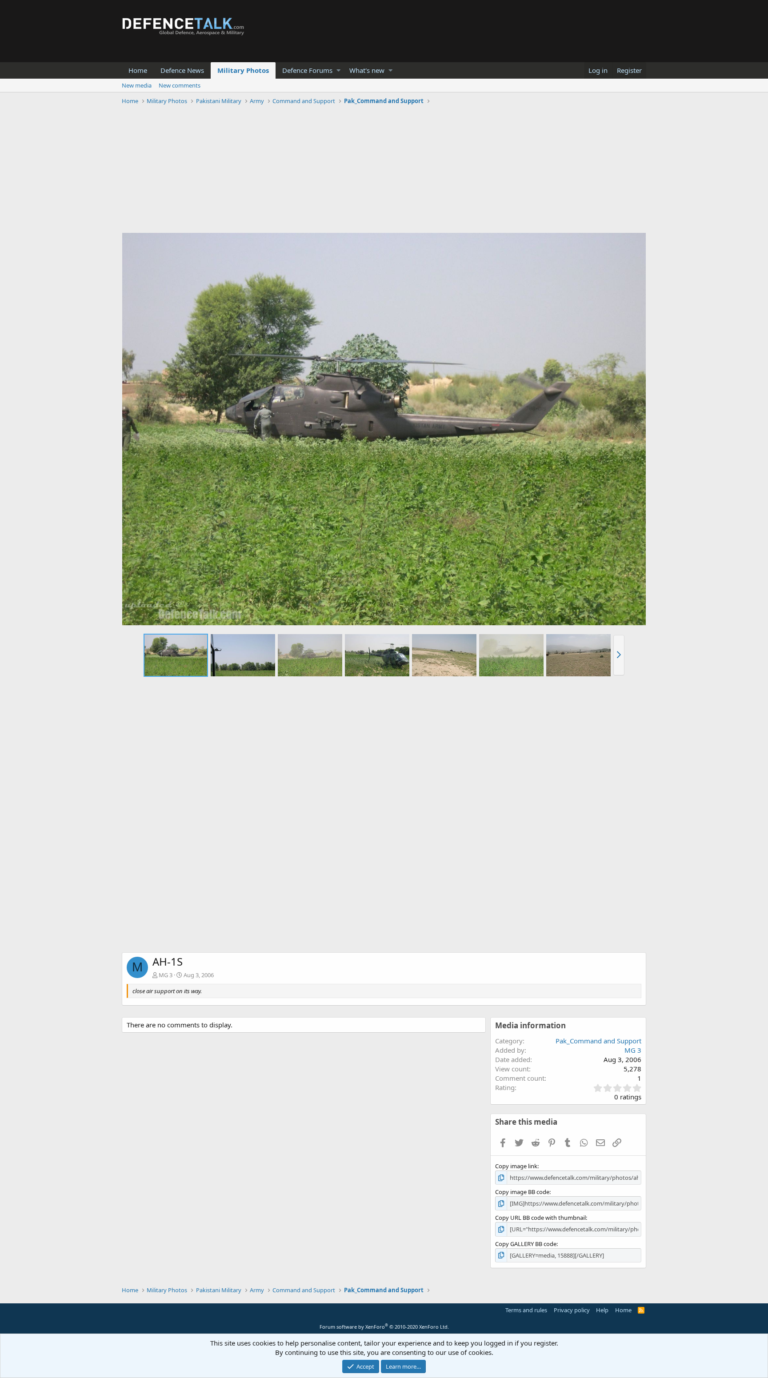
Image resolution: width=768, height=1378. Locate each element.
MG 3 (165, 975)
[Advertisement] (384, 170)
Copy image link (516, 1166)
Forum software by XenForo (384, 1326)
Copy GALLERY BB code (525, 1244)
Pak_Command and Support (598, 1040)
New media (137, 85)
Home (137, 70)
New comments (179, 85)
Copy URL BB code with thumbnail (540, 1218)
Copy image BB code (522, 1192)
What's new (366, 70)
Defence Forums (307, 70)
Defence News (182, 70)
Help (602, 1310)
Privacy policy (572, 1310)
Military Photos (243, 70)
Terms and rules (526, 1310)
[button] (338, 70)
